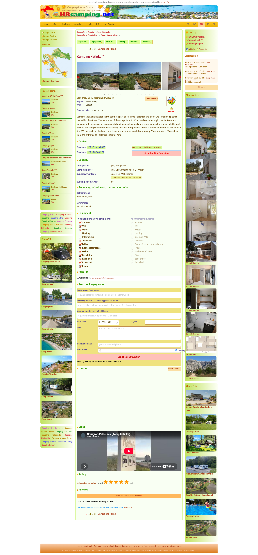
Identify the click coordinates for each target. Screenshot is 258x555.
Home (46, 24)
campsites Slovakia (168, 550)
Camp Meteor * (48, 284)
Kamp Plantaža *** (49, 170)
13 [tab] (153, 94)
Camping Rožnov (193, 432)
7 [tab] (129, 94)
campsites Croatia (190, 550)
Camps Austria (49, 36)
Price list (109, 42)
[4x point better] (121, 482)
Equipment (96, 42)
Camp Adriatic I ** (49, 329)
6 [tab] (125, 94)
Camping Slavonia (64, 215)
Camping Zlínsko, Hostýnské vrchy (57, 442)
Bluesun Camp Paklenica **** (54, 121)
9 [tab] (137, 94)
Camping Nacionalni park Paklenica (56, 158)
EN (201, 24)
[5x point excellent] (126, 482)
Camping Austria (120, 550)
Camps (79, 546)
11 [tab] (145, 94)
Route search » (152, 99)
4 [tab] (117, 94)
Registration (108, 546)
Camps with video (51, 81)
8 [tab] (133, 94)
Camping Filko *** (49, 307)
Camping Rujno (48, 146)
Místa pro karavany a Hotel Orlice (199, 474)
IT (208, 24)
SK (214, 24)
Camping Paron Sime (50, 196)
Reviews (66, 24)
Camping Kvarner (49, 221)
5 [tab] (121, 94)
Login (89, 24)
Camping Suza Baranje (51, 262)
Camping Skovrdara (49, 374)
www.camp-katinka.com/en (146, 147)
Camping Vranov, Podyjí (62, 438)
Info (98, 24)
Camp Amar (210, 69)
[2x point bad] (111, 482)
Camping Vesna (48, 133)
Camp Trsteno (47, 397)
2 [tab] (109, 94)
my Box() (109, 24)
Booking (122, 42)
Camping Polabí (48, 445)
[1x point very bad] (105, 482)
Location (133, 42)
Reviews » (128, 508)
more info (165, 2)
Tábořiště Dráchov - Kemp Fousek (199, 495)
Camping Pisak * (48, 183)
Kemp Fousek (191, 538)
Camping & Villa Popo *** (52, 96)
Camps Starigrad (107, 49)
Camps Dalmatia (103, 32)
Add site (192, 49)
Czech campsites (69, 550)
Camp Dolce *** (192, 453)
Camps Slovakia (50, 40)
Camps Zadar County (85, 32)
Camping (46, 218)
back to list (91, 49)
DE (194, 24)
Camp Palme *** (48, 352)
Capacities (82, 42)
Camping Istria (48, 215)
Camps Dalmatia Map (109, 35)
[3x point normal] (116, 482)
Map (55, 24)
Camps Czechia (49, 32)
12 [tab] (149, 94)
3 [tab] (113, 94)
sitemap (117, 546)
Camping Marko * (49, 109)
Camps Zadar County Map (87, 35)
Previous (78, 77)
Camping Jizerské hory (52, 428)
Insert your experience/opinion (129, 496)
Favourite (203, 49)
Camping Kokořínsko (51, 435)
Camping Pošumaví (64, 432)
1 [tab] (104, 94)
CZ (188, 24)
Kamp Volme (47, 420)
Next (179, 77)
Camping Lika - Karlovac (52, 225)
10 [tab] (141, 94)
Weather (78, 24)
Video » (201, 87)
